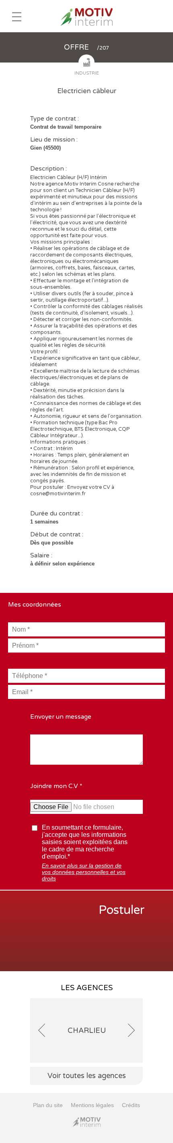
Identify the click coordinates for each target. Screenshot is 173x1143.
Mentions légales (92, 1105)
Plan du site (48, 1105)
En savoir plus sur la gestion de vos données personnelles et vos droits (84, 872)
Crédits (131, 1105)
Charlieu (87, 1030)
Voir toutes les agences (86, 1075)
